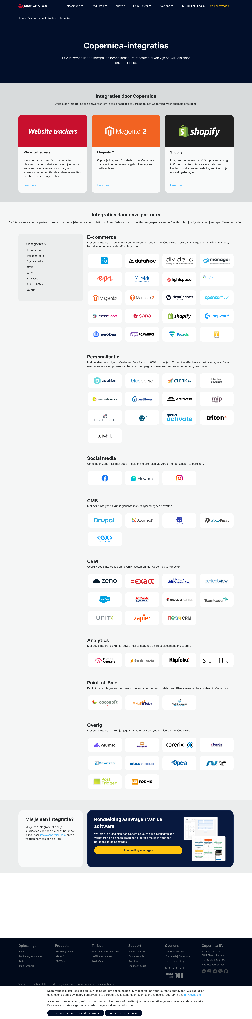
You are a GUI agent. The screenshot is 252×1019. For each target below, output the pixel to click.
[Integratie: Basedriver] (105, 380)
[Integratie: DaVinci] (105, 763)
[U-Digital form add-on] (142, 781)
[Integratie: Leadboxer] (142, 399)
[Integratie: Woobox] (105, 334)
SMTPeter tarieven (102, 956)
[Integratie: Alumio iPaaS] (105, 745)
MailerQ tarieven (101, 961)
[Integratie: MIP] (217, 399)
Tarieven (119, 5)
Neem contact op (175, 961)
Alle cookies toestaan (123, 1013)
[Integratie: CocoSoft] (105, 702)
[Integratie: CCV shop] (105, 261)
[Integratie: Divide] (179, 261)
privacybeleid (192, 994)
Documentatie (136, 956)
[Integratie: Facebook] (105, 478)
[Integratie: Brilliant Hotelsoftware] (142, 745)
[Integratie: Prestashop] (105, 316)
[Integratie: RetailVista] (142, 702)
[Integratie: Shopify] (179, 316)
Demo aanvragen (218, 5)
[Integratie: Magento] (105, 297)
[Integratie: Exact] (142, 581)
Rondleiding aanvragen (138, 850)
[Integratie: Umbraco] (179, 520)
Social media (35, 261)
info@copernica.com (53, 834)
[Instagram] (210, 972)
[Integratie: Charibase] (217, 745)
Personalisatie (36, 255)
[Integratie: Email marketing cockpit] (105, 660)
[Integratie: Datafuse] (142, 261)
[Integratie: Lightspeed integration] (179, 279)
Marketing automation (31, 956)
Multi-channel (26, 965)
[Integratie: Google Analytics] (142, 660)
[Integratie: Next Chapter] (179, 297)
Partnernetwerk (137, 951)
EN (193, 5)
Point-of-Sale (35, 284)
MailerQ (60, 956)
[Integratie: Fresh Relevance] (105, 399)
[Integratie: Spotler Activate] (179, 417)
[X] (221, 972)
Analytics (32, 278)
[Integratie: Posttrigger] (105, 781)
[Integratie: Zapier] (142, 618)
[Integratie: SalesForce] (105, 599)
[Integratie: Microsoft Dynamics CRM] (179, 581)
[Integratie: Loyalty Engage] (179, 399)
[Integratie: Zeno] (105, 581)
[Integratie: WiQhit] (105, 435)
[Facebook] (215, 972)
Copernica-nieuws (176, 951)
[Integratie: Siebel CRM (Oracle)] (142, 599)
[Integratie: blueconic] (142, 380)
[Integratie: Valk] (179, 702)
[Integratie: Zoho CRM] (179, 618)
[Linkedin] (204, 972)
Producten (33, 18)
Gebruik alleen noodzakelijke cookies (75, 1013)
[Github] (226, 972)
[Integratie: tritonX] (217, 417)
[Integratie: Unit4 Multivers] (105, 618)
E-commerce (35, 250)
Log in (201, 5)
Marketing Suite (49, 18)
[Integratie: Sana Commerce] (142, 316)
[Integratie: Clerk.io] (179, 380)
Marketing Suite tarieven (105, 951)
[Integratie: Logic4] (217, 279)
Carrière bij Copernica (178, 956)
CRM (30, 272)
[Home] (32, 6)
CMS (30, 267)
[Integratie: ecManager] (217, 261)
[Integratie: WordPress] (217, 520)
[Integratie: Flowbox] (142, 478)
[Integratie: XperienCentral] (105, 539)
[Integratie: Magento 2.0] (142, 297)
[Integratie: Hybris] (142, 279)
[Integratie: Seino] (217, 660)
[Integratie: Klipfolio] (179, 660)
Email (22, 951)
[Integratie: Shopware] (217, 316)
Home (21, 18)
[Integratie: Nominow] (105, 417)
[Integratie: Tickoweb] (217, 334)
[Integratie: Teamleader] (217, 599)
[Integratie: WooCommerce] (142, 334)
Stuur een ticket (137, 965)
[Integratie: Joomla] (142, 520)
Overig (31, 289)
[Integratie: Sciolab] (142, 417)
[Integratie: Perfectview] (217, 581)
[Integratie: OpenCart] (217, 297)
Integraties (65, 18)
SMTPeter (61, 961)
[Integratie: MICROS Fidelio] (142, 763)
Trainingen (134, 961)
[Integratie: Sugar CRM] (179, 599)
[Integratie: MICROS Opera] (179, 763)
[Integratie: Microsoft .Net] (217, 763)
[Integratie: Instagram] (179, 478)
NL (188, 5)
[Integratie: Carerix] (179, 745)
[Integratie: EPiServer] (105, 279)
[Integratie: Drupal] (105, 520)
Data (21, 961)
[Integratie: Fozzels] (179, 334)
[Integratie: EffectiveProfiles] (217, 380)
